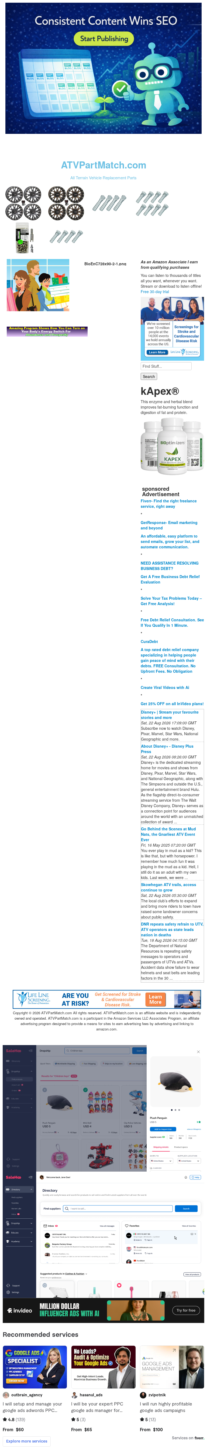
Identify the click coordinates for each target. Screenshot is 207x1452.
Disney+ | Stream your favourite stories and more (170, 714)
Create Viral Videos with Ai (165, 687)
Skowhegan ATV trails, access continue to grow (168, 887)
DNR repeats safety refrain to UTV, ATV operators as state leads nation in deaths (172, 929)
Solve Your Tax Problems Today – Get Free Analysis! (171, 600)
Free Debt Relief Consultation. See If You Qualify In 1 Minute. (172, 622)
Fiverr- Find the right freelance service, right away (169, 503)
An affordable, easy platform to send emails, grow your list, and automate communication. (170, 541)
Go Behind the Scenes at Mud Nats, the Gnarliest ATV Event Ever (168, 834)
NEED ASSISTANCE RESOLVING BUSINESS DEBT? (170, 565)
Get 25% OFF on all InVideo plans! (172, 703)
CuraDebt (149, 641)
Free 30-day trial (155, 291)
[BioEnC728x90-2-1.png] (38, 284)
